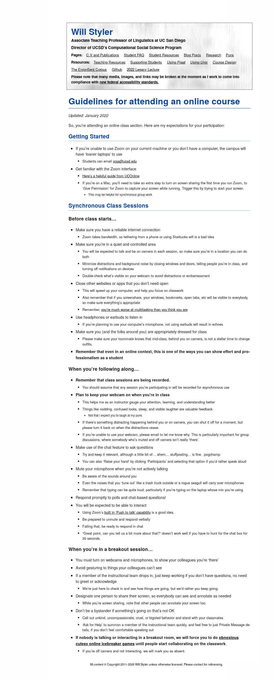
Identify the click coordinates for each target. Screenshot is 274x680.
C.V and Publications (102, 54)
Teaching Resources (109, 62)
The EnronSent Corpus (89, 69)
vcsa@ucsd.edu (125, 161)
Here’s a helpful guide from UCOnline (110, 175)
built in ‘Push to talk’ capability (127, 512)
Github (117, 69)
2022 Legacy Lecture (143, 69)
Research (213, 54)
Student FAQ (134, 54)
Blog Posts (192, 54)
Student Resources (164, 54)
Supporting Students (146, 62)
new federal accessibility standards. (129, 81)
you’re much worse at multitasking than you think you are (144, 309)
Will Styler (92, 31)
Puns (230, 54)
